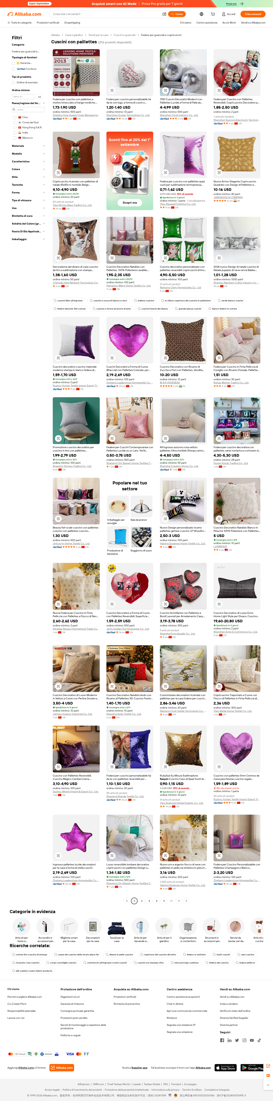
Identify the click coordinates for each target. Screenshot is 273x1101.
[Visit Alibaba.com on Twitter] (237, 1040)
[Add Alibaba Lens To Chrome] (61, 1067)
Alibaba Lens (26, 1067)
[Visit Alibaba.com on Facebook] (222, 1040)
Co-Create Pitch (16, 1003)
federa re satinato (196, 954)
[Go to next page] (186, 901)
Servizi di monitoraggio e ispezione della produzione (83, 1026)
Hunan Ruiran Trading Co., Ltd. (231, 463)
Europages (190, 1084)
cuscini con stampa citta (151, 962)
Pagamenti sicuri (70, 996)
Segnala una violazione (180, 1031)
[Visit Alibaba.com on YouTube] (252, 1040)
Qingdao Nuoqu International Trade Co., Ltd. (76, 628)
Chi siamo (13, 989)
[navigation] (28, 468)
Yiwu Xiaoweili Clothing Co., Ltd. (178, 204)
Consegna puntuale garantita (77, 1010)
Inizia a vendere (229, 1003)
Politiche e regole (71, 1035)
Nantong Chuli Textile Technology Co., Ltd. (183, 711)
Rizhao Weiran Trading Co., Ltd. (231, 382)
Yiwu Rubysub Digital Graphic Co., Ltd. (181, 803)
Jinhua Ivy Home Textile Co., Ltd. (71, 543)
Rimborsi (172, 1017)
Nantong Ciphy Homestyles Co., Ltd (180, 287)
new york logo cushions (186, 962)
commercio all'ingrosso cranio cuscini (107, 962)
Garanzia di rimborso (72, 1003)
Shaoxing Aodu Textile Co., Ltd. (123, 713)
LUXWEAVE (220, 546)
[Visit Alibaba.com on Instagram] (244, 1040)
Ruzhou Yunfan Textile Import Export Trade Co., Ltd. (76, 385)
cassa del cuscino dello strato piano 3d (78, 954)
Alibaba (55, 35)
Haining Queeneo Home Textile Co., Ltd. (182, 543)
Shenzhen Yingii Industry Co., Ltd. (179, 115)
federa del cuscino (219, 962)
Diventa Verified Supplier (234, 1017)
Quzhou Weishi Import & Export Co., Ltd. (75, 791)
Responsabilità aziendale (21, 1010)
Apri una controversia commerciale (187, 1010)
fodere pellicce (247, 962)
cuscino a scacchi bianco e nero (110, 300)
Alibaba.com (203, 1067)
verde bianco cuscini (232, 300)
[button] (164, 14)
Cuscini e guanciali (124, 35)
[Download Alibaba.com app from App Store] (225, 1067)
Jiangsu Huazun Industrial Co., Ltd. (72, 713)
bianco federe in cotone (224, 308)
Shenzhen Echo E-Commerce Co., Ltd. (236, 631)
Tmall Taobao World (118, 1084)
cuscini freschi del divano (155, 308)
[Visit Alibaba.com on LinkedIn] (229, 1040)
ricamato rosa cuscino (27, 962)
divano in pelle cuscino (121, 954)
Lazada (137, 1084)
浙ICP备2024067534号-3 (231, 1095)
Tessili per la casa (98, 35)
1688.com (98, 1084)
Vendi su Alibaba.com (232, 996)
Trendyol (176, 1084)
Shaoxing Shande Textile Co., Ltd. (125, 796)
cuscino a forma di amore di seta (113, 308)
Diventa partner (229, 1024)
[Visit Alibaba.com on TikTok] (259, 1040)
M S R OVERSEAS (170, 382)
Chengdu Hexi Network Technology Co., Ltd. (76, 282)
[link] (268, 1066)
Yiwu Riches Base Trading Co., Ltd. (72, 205)
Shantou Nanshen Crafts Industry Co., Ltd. (237, 282)
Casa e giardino (74, 35)
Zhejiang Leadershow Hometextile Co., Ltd (129, 382)
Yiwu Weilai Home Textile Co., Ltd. (233, 711)
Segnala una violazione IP (181, 1024)
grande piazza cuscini (190, 308)
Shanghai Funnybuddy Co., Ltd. (177, 633)
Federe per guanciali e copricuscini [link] (161, 35)
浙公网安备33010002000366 (197, 1095)
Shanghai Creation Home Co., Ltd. (179, 466)
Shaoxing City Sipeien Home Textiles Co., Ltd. (129, 463)
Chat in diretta (175, 1003)
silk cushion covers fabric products (34, 971)
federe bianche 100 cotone (71, 308)
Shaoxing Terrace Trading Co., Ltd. (72, 466)
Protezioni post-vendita (74, 1017)
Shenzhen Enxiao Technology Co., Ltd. (128, 115)
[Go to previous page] (127, 901)
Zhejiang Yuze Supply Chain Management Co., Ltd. (76, 115)
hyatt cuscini (223, 954)
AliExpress (84, 1084)
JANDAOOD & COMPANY (228, 197)
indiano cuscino (146, 300)
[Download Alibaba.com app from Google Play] (253, 1067)
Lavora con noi (15, 1017)
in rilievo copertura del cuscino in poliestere (188, 300)
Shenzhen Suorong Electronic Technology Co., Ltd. (237, 119)
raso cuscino (247, 954)
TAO (165, 1084)
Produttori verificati (125, 996)
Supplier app (139, 1067)
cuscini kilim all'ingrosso (70, 300)
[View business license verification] (170, 1095)
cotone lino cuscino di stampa (31, 954)
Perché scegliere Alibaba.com (24, 996)
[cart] (213, 14)
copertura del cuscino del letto (160, 954)
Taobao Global (152, 1084)
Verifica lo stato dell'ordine (235, 1010)
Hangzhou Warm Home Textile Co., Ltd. (128, 285)
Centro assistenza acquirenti (183, 996)
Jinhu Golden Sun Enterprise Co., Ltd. (127, 628)
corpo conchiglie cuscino (63, 962)
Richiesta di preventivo (127, 1003)
